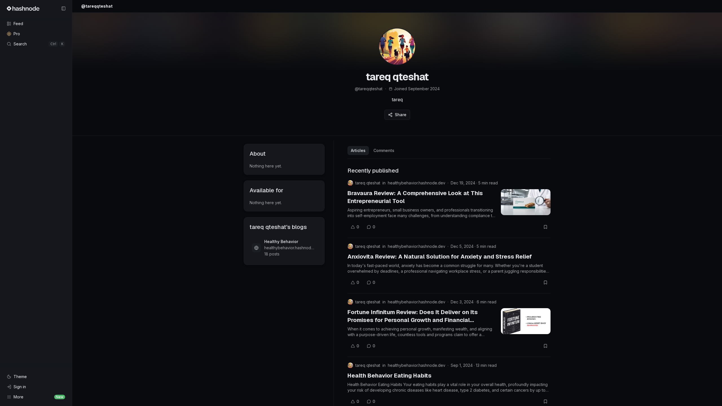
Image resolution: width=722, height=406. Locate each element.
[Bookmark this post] (545, 227)
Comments (383, 150)
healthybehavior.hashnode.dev (416, 182)
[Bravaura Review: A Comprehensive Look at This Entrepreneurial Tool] (526, 202)
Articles (358, 150)
